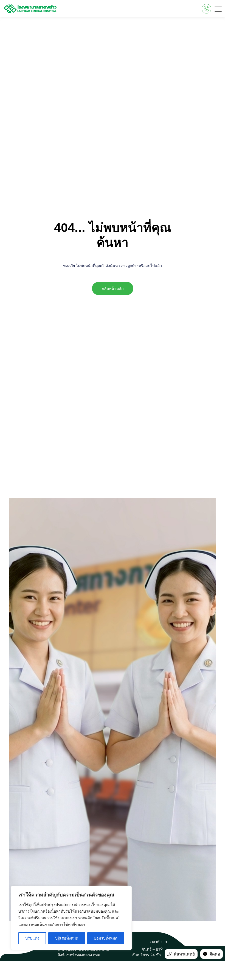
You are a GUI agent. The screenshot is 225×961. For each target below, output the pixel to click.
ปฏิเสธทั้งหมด (66, 938)
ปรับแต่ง (32, 938)
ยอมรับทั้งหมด (105, 938)
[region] (71, 918)
